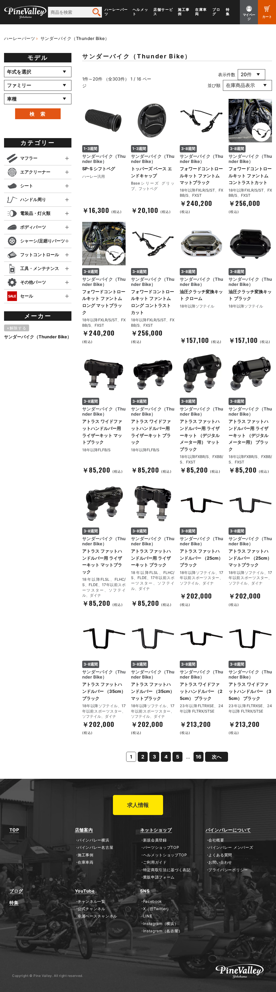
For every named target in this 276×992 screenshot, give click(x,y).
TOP (14, 830)
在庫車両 (201, 12)
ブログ (216, 12)
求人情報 (138, 805)
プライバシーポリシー (228, 870)
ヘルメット (140, 12)
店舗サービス (163, 12)
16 (198, 757)
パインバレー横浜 (93, 840)
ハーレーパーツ (116, 12)
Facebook (152, 901)
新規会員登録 (155, 840)
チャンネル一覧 (91, 901)
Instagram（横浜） (160, 923)
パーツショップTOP (161, 847)
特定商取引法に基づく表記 (167, 870)
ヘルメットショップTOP (165, 855)
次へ (217, 757)
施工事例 (184, 12)
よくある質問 (220, 855)
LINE (147, 916)
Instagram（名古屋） (162, 931)
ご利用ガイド (155, 862)
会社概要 (216, 840)
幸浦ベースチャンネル (97, 916)
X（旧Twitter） (157, 909)
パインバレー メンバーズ (230, 847)
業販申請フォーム (159, 877)
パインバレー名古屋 (95, 847)
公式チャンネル (91, 909)
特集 (228, 12)
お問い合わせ (220, 862)
